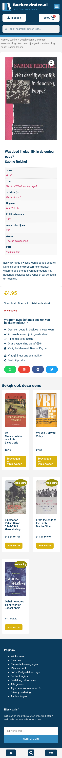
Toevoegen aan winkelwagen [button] (14, 461)
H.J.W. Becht (12, 208)
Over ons (16, 660)
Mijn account (18, 668)
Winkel (13, 39)
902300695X (13, 252)
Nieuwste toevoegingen (24, 664)
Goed (9, 175)
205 (8, 230)
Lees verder (14, 545)
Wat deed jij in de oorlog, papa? (21, 186)
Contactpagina (19, 676)
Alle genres (17, 684)
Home (4, 39)
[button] (57, 6)
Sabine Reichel (13, 197)
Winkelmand (18, 656)
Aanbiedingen (19, 696)
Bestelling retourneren (23, 680)
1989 (9, 219)
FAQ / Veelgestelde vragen (26, 672)
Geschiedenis (27, 39)
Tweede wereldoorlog (17, 241)
